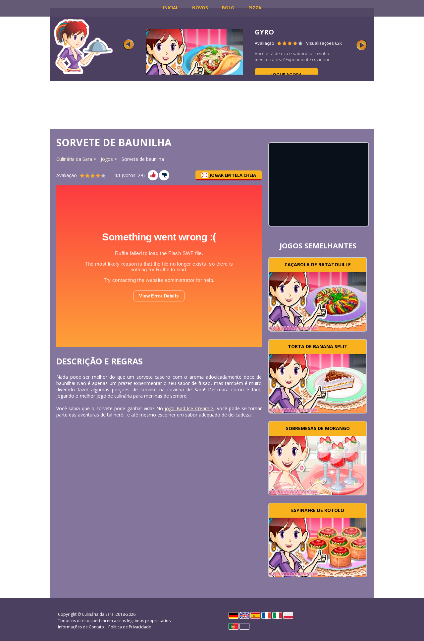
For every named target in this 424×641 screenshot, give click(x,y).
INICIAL (170, 8)
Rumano (244, 626)
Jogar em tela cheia (233, 175)
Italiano (277, 615)
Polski (288, 615)
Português (233, 626)
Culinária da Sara (74, 159)
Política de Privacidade (129, 627)
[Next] (362, 45)
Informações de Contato (81, 627)
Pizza (254, 8)
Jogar (318, 301)
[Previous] (128, 45)
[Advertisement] (212, 104)
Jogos (107, 159)
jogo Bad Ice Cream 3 (189, 408)
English (244, 615)
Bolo (228, 8)
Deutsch (233, 615)
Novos (200, 8)
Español (255, 615)
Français (266, 615)
